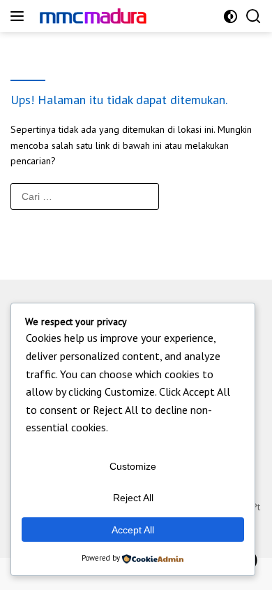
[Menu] (19, 16)
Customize (132, 466)
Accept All (133, 529)
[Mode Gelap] (230, 16)
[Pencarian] (253, 16)
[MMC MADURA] (104, 15)
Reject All (133, 497)
